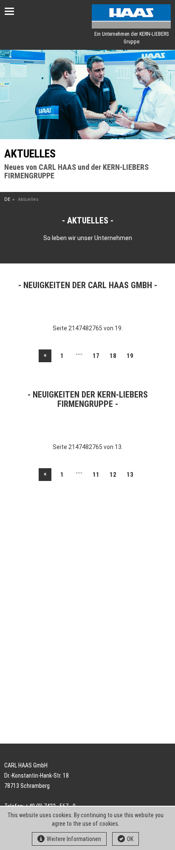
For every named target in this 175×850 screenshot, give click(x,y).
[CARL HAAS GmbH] (131, 16)
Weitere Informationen (74, 839)
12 (113, 474)
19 (130, 356)
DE (7, 199)
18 (113, 356)
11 (96, 474)
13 (130, 474)
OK (130, 839)
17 (96, 356)
